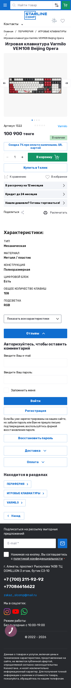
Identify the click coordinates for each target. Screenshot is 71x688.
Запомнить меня (23, 390)
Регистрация (35, 411)
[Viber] (30, 218)
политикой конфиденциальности (38, 558)
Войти (35, 401)
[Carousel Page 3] (36, 120)
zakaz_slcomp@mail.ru (20, 595)
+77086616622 (19, 586)
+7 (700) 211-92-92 (24, 579)
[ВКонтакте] (12, 218)
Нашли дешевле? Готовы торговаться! (32, 203)
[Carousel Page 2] (34, 120)
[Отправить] (62, 543)
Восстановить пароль (35, 438)
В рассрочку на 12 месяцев (24, 185)
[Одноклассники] (18, 218)
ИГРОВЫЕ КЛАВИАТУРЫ (52, 31)
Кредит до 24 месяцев (21, 194)
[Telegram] (24, 218)
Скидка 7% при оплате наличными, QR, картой (35, 146)
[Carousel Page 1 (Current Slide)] (32, 120)
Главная (8, 31)
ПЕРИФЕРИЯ (25, 31)
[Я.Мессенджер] (6, 218)
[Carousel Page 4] (39, 120)
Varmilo (62, 126)
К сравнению (18, 176)
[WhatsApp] (36, 218)
